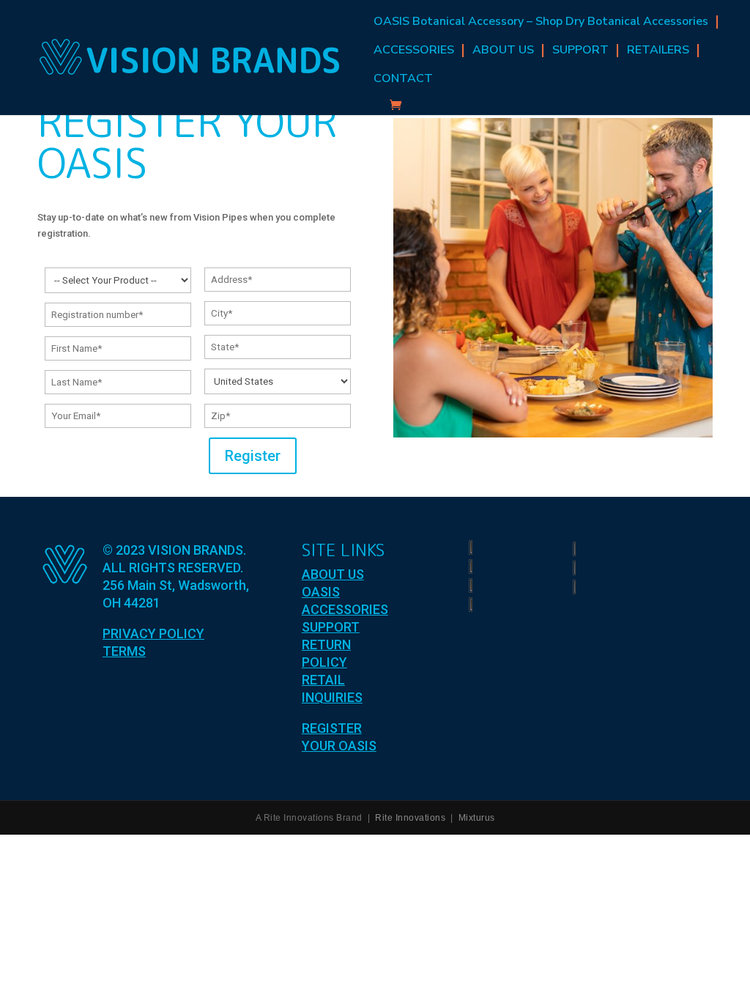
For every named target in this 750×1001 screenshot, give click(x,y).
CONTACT (403, 78)
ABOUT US (503, 50)
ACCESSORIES (414, 50)
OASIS (321, 591)
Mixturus (476, 818)
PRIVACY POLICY (153, 633)
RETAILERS (658, 50)
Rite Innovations (410, 818)
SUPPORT (580, 50)
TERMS (124, 651)
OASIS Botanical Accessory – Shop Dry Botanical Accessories (541, 21)
